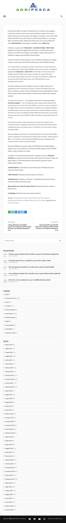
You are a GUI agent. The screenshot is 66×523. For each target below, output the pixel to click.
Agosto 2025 (8, 391)
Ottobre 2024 (9, 429)
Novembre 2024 (9, 425)
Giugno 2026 (8, 352)
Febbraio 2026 (9, 367)
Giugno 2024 (8, 444)
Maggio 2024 (9, 448)
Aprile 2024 (8, 452)
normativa (8, 306)
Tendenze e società (10, 333)
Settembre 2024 (9, 433)
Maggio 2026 (9, 356)
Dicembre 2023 (9, 467)
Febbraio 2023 (9, 506)
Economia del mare (10, 298)
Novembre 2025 (9, 379)
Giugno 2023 (8, 490)
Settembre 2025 (9, 387)
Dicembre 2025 (9, 375)
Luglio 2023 (8, 487)
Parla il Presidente (10, 309)
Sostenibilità (8, 329)
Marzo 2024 (8, 456)
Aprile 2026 (8, 360)
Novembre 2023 (9, 471)
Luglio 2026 (8, 348)
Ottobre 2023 (9, 475)
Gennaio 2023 (9, 509)
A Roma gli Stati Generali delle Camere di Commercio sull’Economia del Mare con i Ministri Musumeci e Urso (19, 227)
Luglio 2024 (8, 440)
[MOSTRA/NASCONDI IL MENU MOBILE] (4, 16)
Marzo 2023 (8, 502)
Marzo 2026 (8, 364)
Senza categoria (9, 325)
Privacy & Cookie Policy (55, 518)
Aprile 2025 (8, 406)
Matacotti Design (20, 518)
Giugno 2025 (8, 398)
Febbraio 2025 (9, 414)
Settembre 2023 (9, 479)
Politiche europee (10, 317)
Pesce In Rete (9, 313)
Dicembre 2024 (9, 421)
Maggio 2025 (9, 402)
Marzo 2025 (8, 410)
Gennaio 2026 (9, 371)
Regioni (7, 321)
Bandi (6, 294)
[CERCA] (60, 240)
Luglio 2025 (8, 394)
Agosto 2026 (8, 344)
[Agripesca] (33, 7)
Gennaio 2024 (9, 463)
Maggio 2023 (9, 494)
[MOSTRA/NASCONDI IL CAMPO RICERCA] (61, 16)
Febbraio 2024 (9, 460)
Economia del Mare (13, 203)
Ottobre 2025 (9, 383)
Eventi (7, 302)
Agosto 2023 (8, 483)
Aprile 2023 (8, 498)
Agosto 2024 (8, 437)
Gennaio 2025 (9, 417)
